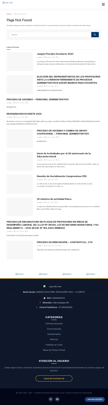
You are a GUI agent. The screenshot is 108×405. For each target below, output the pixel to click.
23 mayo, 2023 (50, 137)
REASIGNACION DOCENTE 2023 (24, 113)
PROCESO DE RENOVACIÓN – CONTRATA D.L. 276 (64, 242)
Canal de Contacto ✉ (54, 378)
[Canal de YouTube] (57, 399)
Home (9, 14)
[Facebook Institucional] (50, 399)
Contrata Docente (54, 323)
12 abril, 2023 (19, 231)
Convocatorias (54, 329)
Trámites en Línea (54, 344)
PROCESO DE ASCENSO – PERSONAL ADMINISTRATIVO (38, 99)
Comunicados (54, 334)
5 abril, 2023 (50, 202)
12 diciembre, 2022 (51, 245)
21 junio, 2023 (19, 117)
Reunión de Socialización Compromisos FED (62, 176)
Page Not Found (20, 14)
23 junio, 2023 (19, 103)
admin (41, 57)
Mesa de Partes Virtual (54, 350)
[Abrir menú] (103, 4)
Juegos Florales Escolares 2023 (55, 53)
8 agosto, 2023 (50, 57)
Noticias (54, 339)
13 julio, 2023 (50, 86)
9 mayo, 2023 (50, 179)
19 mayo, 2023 (50, 160)
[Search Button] (95, 34)
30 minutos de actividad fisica (54, 199)
